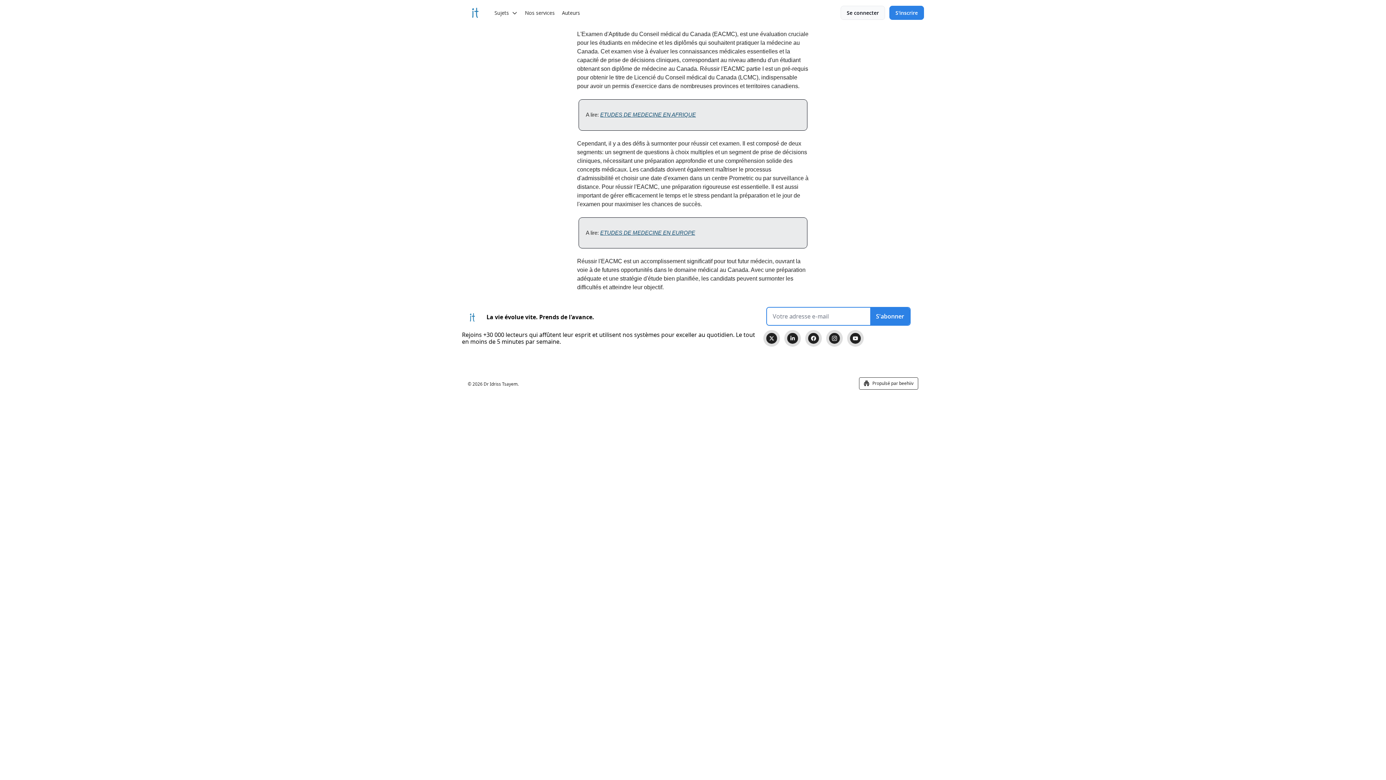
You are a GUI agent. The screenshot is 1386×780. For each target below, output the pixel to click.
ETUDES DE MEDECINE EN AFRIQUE (648, 115)
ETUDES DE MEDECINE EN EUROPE (647, 233)
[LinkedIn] (792, 338)
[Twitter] (771, 338)
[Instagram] (834, 338)
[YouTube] (855, 338)
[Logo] (475, 13)
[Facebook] (813, 338)
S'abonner (890, 316)
